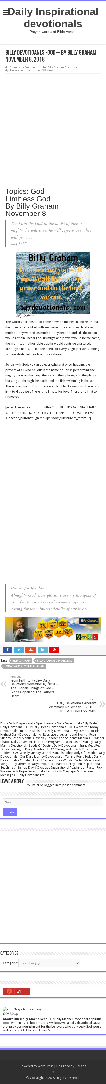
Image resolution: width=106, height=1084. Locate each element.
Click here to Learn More (38, 1030)
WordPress (45, 1066)
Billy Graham (21, 660)
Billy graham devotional (54, 660)
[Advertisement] (53, 129)
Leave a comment (21, 70)
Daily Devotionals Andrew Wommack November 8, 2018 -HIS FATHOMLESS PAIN (72, 705)
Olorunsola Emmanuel (24, 67)
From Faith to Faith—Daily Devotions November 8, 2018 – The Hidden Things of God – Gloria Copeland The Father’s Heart (34, 686)
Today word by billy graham (24, 666)
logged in (51, 785)
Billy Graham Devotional (63, 67)
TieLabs (80, 1066)
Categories (10, 963)
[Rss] (53, 1072)
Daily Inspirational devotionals (53, 17)
